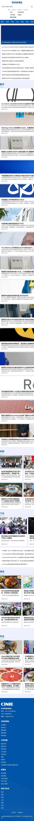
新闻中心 (3, 727)
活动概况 (3, 725)
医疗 (2, 22)
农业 (27, 22)
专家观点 (3, 754)
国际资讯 (3, 746)
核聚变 (19, 15)
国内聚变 (3, 773)
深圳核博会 (21, 12)
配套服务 (3, 730)
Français (19, 9)
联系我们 (3, 735)
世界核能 (12, 15)
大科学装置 (4, 778)
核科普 (3, 759)
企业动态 (3, 752)
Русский (26, 9)
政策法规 (3, 749)
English (14, 9)
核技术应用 (13, 17)
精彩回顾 (3, 733)
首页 (11, 12)
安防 (2, 808)
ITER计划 (4, 781)
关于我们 (13, 812)
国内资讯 (3, 744)
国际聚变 (3, 776)
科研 (7, 22)
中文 (9, 9)
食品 (22, 22)
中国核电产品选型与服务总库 (9, 765)
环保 (12, 22)
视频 (2, 757)
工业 (17, 22)
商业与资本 (4, 784)
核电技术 (3, 762)
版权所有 (20, 812)
